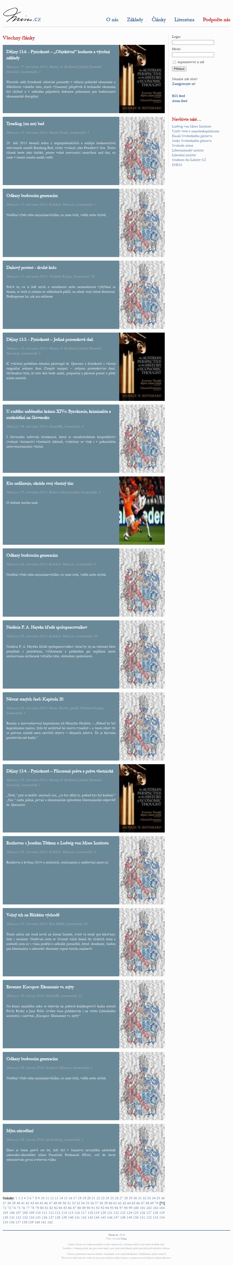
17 (75, 1198)
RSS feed (178, 96)
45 (41, 1203)
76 (23, 1208)
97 (121, 1208)
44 (37, 1203)
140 (70, 1217)
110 (38, 1213)
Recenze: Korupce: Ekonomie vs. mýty (40, 986)
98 (126, 1208)
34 (154, 1198)
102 (149, 1208)
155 (5, 1222)
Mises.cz (113, 1234)
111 (44, 1213)
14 (61, 1198)
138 (57, 1217)
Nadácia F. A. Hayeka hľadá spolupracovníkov (46, 627)
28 (126, 1198)
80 (42, 1208)
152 (149, 1217)
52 (74, 1203)
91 (93, 1208)
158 (24, 1222)
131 (12, 1217)
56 (92, 1203)
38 (9, 1203)
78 (92, 276)
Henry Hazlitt (58, 708)
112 (51, 1213)
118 (90, 1213)
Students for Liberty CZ (189, 160)
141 (77, 1217)
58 (101, 1203)
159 (31, 1222)
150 (136, 1217)
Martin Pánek (58, 132)
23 (85, 924)
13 (56, 1198)
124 (129, 1213)
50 (64, 1203)
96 (116, 1208)
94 (107, 1208)
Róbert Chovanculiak (64, 492)
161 (43, 1222)
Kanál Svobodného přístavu (192, 136)
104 (162, 1208)
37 (4, 1203)
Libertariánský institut (188, 150)
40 (18, 1203)
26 (117, 1198)
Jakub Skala (54, 1140)
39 (14, 1203)
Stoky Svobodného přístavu (192, 141)
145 (103, 1217)
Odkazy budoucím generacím (32, 195)
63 (124, 1203)
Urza (124, 1238)
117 (83, 1213)
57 (97, 1203)
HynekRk (55, 426)
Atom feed (179, 101)
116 (77, 1213)
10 (95, 636)
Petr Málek (56, 924)
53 (78, 1203)
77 (28, 1208)
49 (60, 1203)
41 (23, 1203)
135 (38, 1217)
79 (37, 1208)
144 (96, 1217)
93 (102, 1208)
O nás (112, 20)
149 (129, 1217)
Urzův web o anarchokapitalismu (195, 131)
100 (136, 1208)
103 (155, 1208)
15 (66, 1198)
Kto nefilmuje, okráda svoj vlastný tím (39, 483)
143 (90, 1217)
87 (74, 1208)
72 (4, 1208)
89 (84, 1208)
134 (31, 1217)
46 (46, 1203)
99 (130, 1208)
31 (140, 1198)
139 (64, 1217)
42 (27, 1203)
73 (9, 1208)
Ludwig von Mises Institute (191, 126)
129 (162, 1213)
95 (112, 1208)
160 (37, 1222)
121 (110, 1213)
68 (147, 1203)
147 (116, 1217)
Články (159, 20)
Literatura (184, 20)
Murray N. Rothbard (63, 67)
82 (51, 1208)
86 (70, 1208)
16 (70, 1198)
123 (123, 1213)
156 (12, 1222)
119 (96, 1213)
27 (121, 1198)
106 (12, 1213)
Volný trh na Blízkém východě (32, 914)
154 (162, 1217)
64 (129, 1203)
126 (142, 1213)
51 (69, 1203)
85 (65, 1208)
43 (32, 1203)
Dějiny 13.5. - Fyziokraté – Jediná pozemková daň (49, 339)
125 (136, 1213)
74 (14, 1208)
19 (84, 1198)
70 (156, 1203)
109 (31, 1213)
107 (18, 1213)
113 (57, 1213)
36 (163, 1198)
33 (149, 1198)
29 (130, 1198)
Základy (135, 20)
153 (155, 1217)
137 (51, 1217)
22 (98, 1198)
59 (106, 1203)
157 (18, 1222)
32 (144, 1198)
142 (83, 1217)
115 (70, 1213)
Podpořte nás (216, 20)
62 (120, 1203)
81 (46, 1208)
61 (115, 1203)
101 (142, 1208)
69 (152, 1203)
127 (149, 1213)
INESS (177, 165)
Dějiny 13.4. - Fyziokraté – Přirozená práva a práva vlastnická (59, 771)
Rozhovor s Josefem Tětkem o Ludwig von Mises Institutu (57, 842)
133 (25, 1217)
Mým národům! (19, 1130)
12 (80, 996)
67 (143, 1203)
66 (138, 1203)
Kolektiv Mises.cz (61, 204)
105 (5, 1213)
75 (18, 1208)
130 (5, 1217)
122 (116, 1213)
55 (87, 1203)
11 (47, 1198)
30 (135, 1198)
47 (51, 1203)
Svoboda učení (182, 145)
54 (83, 1203)
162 (50, 1222)
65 (133, 1203)
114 (64, 1213)
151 (142, 1217)
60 (110, 1203)
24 (107, 1198)
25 (112, 1198)
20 (89, 1198)
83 (56, 1208)
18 (79, 1198)
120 (103, 1213)
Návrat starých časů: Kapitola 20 (34, 699)
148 (123, 1217)
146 (110, 1217)
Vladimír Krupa (60, 276)
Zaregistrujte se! (183, 84)
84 (60, 1208)
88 (79, 1208)
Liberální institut (184, 155)
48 (55, 1203)
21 (93, 1198)
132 (18, 1217)
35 (158, 1198)
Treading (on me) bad (25, 123)
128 (155, 1213)
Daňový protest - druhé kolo (31, 267)
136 (44, 1217)
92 (98, 1208)
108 (25, 1213)
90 (88, 1208)
